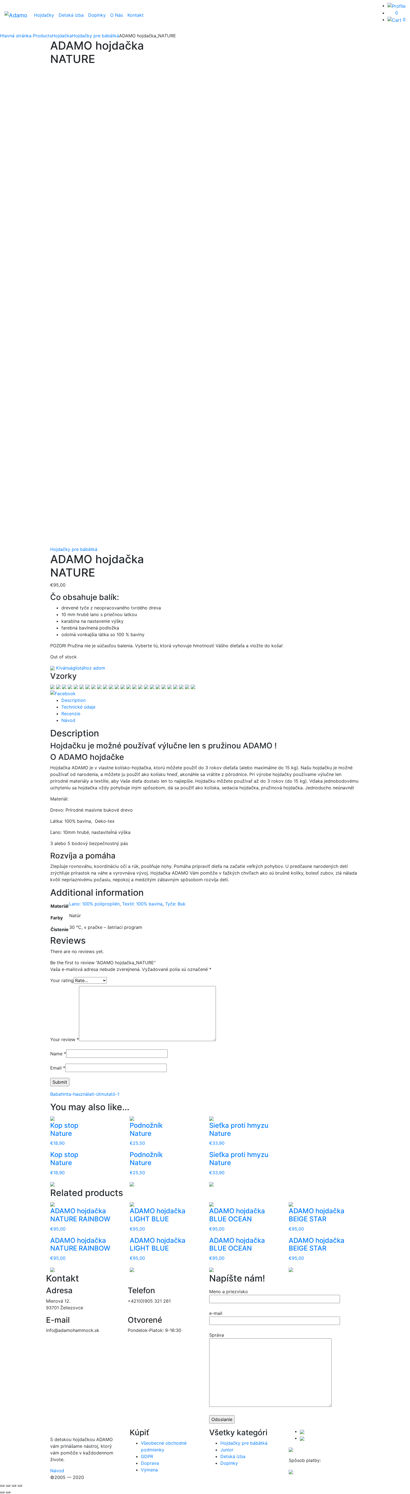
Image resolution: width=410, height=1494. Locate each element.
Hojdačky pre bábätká (73, 549)
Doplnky (97, 15)
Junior (226, 1449)
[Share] (8, 1485)
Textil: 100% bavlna (142, 904)
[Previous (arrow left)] (2, 1492)
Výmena (149, 1470)
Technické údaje (78, 707)
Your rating (62, 980)
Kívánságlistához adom (80, 668)
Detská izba (71, 15)
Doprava (150, 1463)
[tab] (210, 700)
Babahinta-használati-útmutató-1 (84, 1094)
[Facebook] (63, 693)
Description (73, 700)
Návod (68, 720)
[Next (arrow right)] (8, 1492)
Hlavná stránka (16, 35)
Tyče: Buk (175, 904)
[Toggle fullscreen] (14, 1485)
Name (58, 1053)
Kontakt (135, 15)
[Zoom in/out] (20, 1485)
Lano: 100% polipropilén (94, 904)
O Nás (116, 15)
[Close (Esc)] (2, 1485)
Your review (64, 1039)
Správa (216, 1335)
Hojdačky (44, 15)
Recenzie (70, 713)
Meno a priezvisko (228, 1291)
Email (57, 1068)
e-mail (215, 1313)
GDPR (147, 1456)
